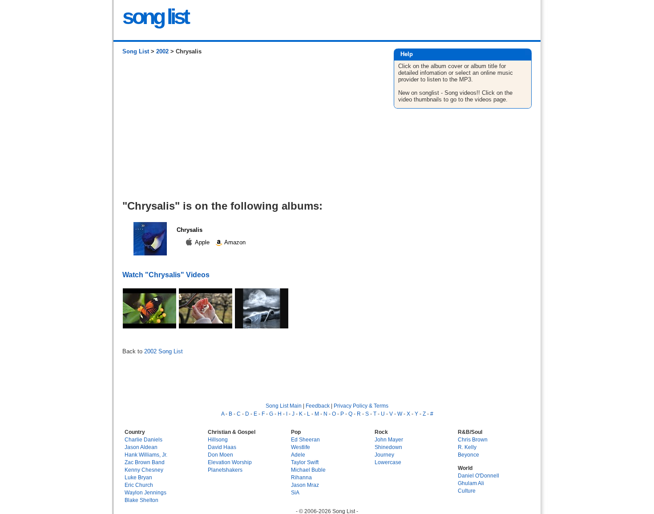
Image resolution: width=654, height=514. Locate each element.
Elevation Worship (230, 462)
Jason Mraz (305, 485)
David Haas (222, 447)
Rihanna (301, 477)
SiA (295, 492)
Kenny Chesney (144, 470)
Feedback (318, 406)
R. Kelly (467, 447)
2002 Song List (163, 351)
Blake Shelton (141, 500)
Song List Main (284, 406)
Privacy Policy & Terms (361, 406)
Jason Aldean (141, 447)
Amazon (234, 242)
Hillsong (218, 439)
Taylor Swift (305, 462)
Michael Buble (308, 470)
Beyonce (468, 454)
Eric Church (139, 485)
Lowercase (388, 462)
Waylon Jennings (145, 492)
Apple (202, 242)
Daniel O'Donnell (478, 475)
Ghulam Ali (471, 483)
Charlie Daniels (143, 439)
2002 (162, 51)
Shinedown (388, 447)
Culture (467, 491)
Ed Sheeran (305, 439)
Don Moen (220, 454)
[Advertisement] (248, 131)
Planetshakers (225, 470)
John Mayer (389, 439)
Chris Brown (473, 439)
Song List (135, 51)
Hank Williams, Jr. (146, 454)
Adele (298, 454)
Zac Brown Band (145, 462)
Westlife (300, 447)
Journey (384, 454)
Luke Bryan (138, 477)
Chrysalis (189, 230)
